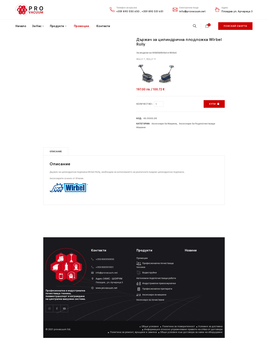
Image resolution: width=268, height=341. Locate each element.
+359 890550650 (105, 259)
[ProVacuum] (29, 10)
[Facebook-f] (57, 308)
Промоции (142, 258)
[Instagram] (49, 308)
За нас (37, 26)
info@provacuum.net (192, 11)
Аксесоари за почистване (150, 299)
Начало (21, 26)
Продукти (57, 26)
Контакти (103, 26)
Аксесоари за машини (164, 123)
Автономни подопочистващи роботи (156, 278)
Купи (212, 104)
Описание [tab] (56, 151)
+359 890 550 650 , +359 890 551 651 (139, 11)
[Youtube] (64, 308)
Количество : (144, 103)
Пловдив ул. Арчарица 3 (236, 11)
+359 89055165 (104, 267)
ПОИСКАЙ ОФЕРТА (235, 26)
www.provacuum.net (106, 288)
